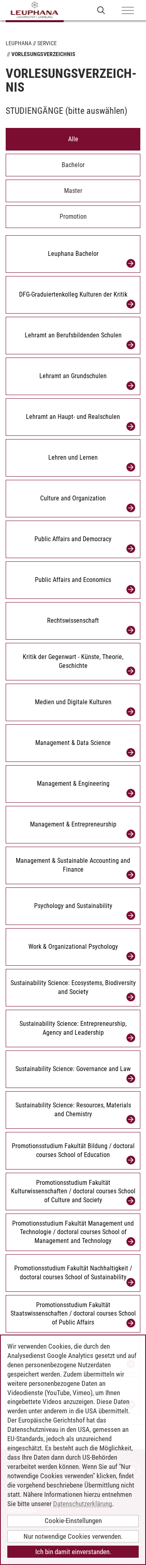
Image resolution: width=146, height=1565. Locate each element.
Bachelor (73, 165)
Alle (73, 139)
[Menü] (128, 11)
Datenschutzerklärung (82, 1504)
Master (73, 191)
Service (47, 43)
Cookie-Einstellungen (73, 1521)
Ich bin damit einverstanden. (73, 1552)
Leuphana (19, 43)
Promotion (73, 216)
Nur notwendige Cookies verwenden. (73, 1536)
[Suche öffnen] (101, 10)
